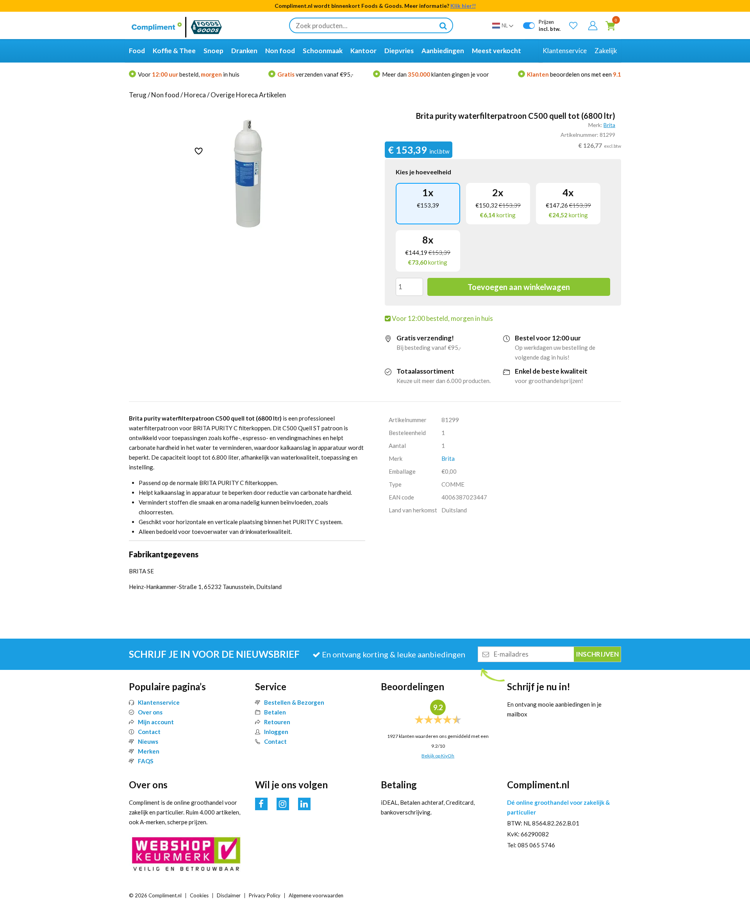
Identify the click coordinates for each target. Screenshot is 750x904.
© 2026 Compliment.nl (155, 895)
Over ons (150, 712)
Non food (165, 95)
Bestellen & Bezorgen (294, 702)
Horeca (195, 95)
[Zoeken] (443, 25)
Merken (148, 751)
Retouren (277, 721)
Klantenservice (159, 702)
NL (505, 26)
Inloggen (276, 731)
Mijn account (156, 721)
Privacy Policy (264, 895)
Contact (149, 731)
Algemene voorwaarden (316, 895)
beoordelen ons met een (574, 74)
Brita (609, 125)
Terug (137, 95)
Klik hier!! (463, 5)
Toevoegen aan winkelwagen (519, 287)
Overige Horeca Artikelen (248, 95)
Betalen (275, 712)
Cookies (199, 895)
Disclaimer (229, 895)
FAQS (145, 760)
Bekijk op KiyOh (437, 756)
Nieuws (148, 741)
